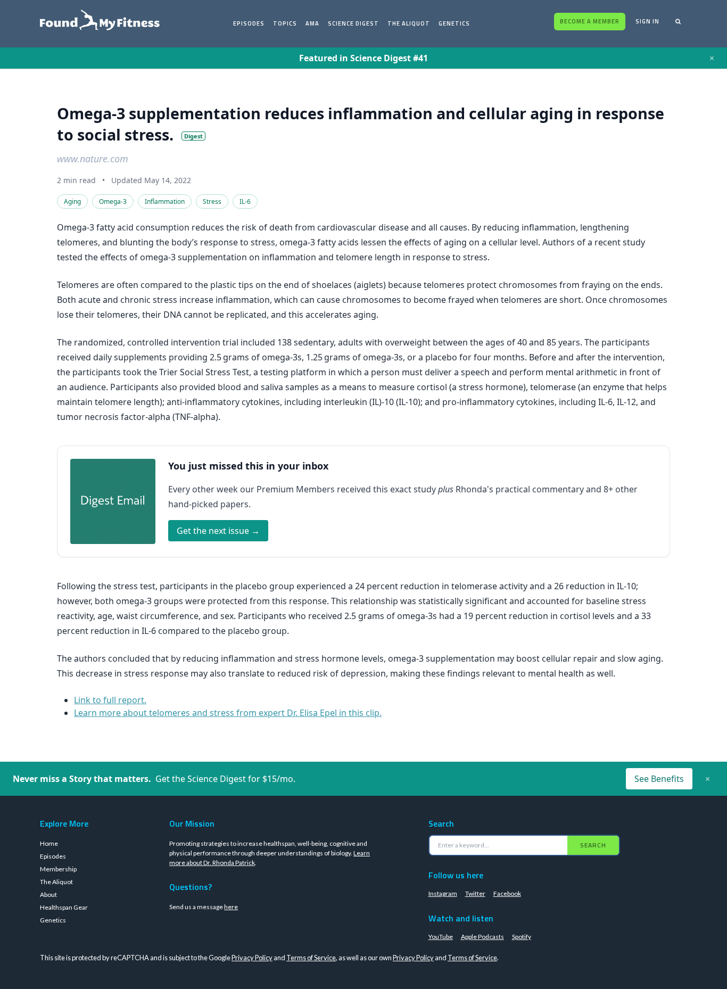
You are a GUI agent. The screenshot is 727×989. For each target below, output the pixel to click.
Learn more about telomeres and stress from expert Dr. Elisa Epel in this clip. (228, 713)
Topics (285, 23)
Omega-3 (113, 201)
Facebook (507, 893)
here (231, 907)
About (48, 895)
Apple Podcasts (482, 937)
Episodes (249, 23)
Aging (72, 201)
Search (593, 845)
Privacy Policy (252, 957)
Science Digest (353, 23)
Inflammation (165, 201)
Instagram (442, 893)
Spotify (521, 937)
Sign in (647, 21)
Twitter (475, 893)
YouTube (440, 937)
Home (49, 843)
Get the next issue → (218, 531)
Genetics (454, 23)
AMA (312, 23)
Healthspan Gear (64, 907)
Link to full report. (110, 700)
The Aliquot (408, 23)
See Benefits (659, 779)
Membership (58, 869)
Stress (212, 201)
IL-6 (245, 201)
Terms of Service (311, 957)
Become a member (589, 21)
